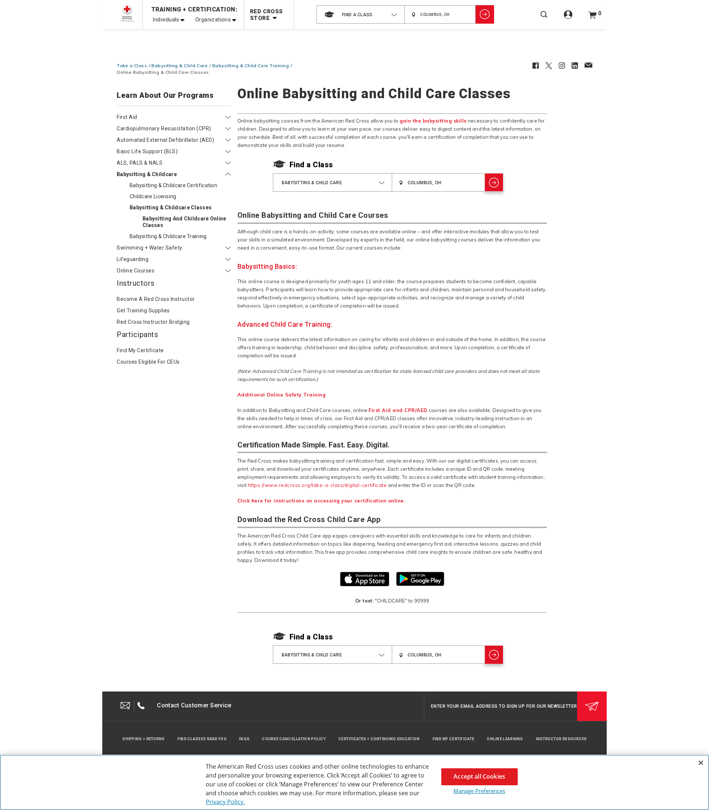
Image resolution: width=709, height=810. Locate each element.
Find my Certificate (140, 350)
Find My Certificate (453, 739)
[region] (354, 782)
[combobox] (360, 14)
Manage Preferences (479, 790)
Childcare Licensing (153, 196)
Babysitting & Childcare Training (168, 236)
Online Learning (505, 739)
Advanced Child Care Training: (284, 324)
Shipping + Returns (143, 739)
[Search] (544, 19)
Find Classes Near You (201, 739)
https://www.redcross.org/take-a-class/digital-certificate (317, 485)
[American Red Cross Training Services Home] (127, 13)
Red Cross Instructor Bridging (153, 322)
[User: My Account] (568, 18)
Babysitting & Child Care (179, 65)
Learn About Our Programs (165, 96)
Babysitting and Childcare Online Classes (184, 222)
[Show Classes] (485, 14)
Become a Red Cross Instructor (156, 299)
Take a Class (132, 65)
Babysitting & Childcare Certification (173, 185)
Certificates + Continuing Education (379, 739)
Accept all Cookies (479, 776)
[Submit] (592, 706)
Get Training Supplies (143, 310)
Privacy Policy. (225, 802)
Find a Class (311, 164)
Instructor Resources (561, 739)
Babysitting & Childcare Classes (171, 207)
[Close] (701, 763)
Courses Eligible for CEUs (148, 362)
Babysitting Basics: (267, 266)
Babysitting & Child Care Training (250, 65)
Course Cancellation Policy (294, 739)
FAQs (244, 739)
